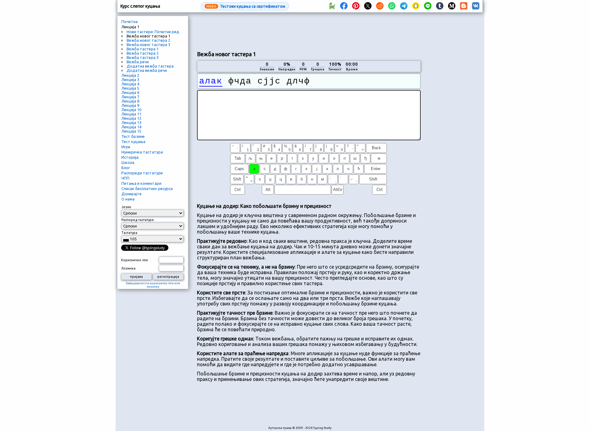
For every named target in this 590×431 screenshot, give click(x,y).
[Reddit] (380, 6)
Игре (125, 147)
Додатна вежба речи (147, 70)
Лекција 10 (131, 109)
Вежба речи (138, 62)
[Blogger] (463, 6)
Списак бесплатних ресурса (147, 188)
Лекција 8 (130, 101)
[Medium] (451, 6)
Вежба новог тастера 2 (148, 40)
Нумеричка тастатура (142, 152)
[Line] (427, 6)
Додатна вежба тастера (150, 66)
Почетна (129, 21)
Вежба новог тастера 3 (148, 44)
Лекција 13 (131, 122)
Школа (127, 162)
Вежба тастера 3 (143, 57)
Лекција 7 (130, 97)
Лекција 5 (130, 88)
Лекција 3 (130, 79)
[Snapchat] (415, 6)
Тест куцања (133, 141)
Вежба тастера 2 (143, 53)
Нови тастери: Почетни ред (153, 31)
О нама (128, 199)
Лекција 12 (131, 118)
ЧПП (125, 178)
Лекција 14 (131, 127)
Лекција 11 (131, 114)
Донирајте (131, 194)
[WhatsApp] (391, 6)
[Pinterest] (356, 6)
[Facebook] (344, 6)
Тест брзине (133, 136)
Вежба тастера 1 (143, 49)
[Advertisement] (309, 31)
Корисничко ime (134, 260)
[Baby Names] (332, 6)
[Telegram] (403, 6)
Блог (125, 167)
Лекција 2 (130, 75)
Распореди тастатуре (142, 173)
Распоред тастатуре (137, 220)
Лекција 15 (131, 131)
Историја (130, 157)
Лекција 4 (130, 84)
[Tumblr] (439, 6)
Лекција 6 (130, 92)
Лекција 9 (130, 105)
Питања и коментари (141, 183)
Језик (126, 207)
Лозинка (128, 268)
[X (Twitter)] (368, 6)
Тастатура (129, 233)
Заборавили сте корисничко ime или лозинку (153, 285)
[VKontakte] (475, 6)
